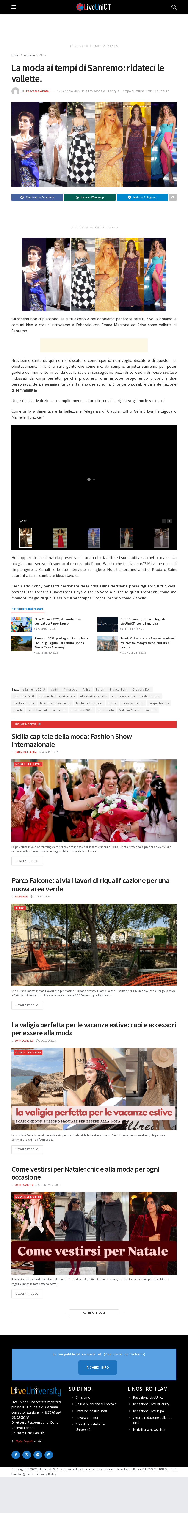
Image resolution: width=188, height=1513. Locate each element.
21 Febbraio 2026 (133, 628)
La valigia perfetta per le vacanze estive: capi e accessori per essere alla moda (93, 1028)
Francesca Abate (37, 91)
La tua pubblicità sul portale (96, 1404)
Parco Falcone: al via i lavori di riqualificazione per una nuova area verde (90, 884)
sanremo (59, 710)
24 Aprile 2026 (41, 896)
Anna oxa (70, 689)
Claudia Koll (142, 689)
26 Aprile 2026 (50, 752)
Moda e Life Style (106, 91)
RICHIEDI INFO (98, 1367)
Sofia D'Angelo (24, 1040)
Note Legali (23, 1441)
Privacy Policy (46, 1474)
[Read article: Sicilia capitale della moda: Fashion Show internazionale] (94, 800)
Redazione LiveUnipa (148, 1411)
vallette (151, 710)
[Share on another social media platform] (173, 197)
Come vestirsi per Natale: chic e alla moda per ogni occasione (85, 1173)
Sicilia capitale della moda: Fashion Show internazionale (71, 740)
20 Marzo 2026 (46, 628)
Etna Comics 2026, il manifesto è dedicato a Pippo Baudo (57, 621)
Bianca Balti (118, 689)
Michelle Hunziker (89, 703)
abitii (54, 689)
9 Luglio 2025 (47, 1040)
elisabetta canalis (93, 696)
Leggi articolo (29, 861)
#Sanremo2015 (33, 689)
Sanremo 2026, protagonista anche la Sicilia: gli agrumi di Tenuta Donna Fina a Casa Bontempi (61, 642)
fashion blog (150, 696)
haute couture (24, 703)
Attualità (29, 55)
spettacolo (106, 710)
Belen (100, 689)
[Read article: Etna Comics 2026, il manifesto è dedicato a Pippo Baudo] (21, 624)
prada (18, 710)
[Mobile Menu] (13, 7)
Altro (42, 55)
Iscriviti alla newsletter (149, 1429)
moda (112, 703)
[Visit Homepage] (93, 7)
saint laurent (37, 710)
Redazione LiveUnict (148, 1397)
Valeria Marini (129, 710)
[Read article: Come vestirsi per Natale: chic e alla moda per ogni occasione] (94, 1233)
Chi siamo (83, 1397)
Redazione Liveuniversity (151, 1404)
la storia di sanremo (55, 703)
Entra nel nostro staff (91, 1411)
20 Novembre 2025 (134, 652)
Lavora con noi (87, 1417)
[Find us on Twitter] (26, 1455)
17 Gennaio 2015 (68, 91)
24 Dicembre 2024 (49, 1185)
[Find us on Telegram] (37, 1455)
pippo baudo (159, 703)
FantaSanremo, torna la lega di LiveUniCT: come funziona (142, 621)
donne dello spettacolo (57, 696)
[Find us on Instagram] (48, 1455)
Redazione (21, 896)
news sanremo (133, 703)
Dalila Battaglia (26, 752)
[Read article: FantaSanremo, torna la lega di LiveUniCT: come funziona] (107, 624)
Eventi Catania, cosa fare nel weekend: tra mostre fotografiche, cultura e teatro (148, 642)
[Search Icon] (174, 7)
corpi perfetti (24, 696)
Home (15, 55)
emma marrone (123, 696)
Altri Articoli (94, 1312)
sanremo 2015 (82, 710)
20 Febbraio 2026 (47, 652)
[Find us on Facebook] (15, 1455)
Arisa (87, 689)
